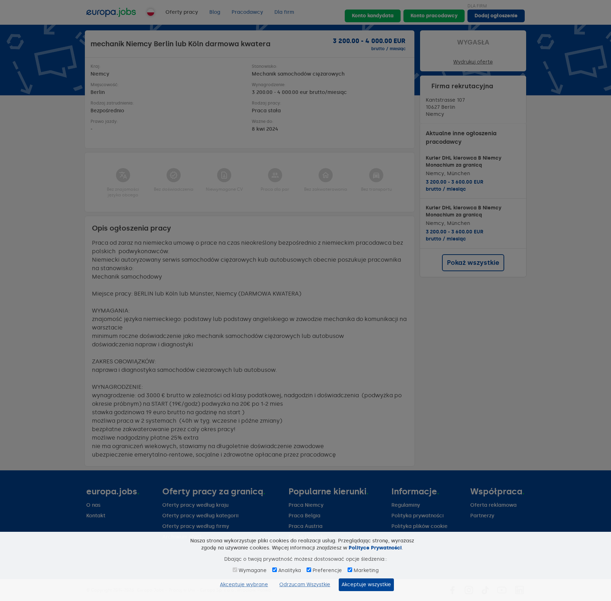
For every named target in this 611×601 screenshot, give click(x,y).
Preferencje (327, 570)
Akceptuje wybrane (244, 585)
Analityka (289, 570)
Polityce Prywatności (375, 548)
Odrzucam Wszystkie (304, 585)
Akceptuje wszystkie (366, 585)
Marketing (366, 570)
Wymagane (253, 570)
